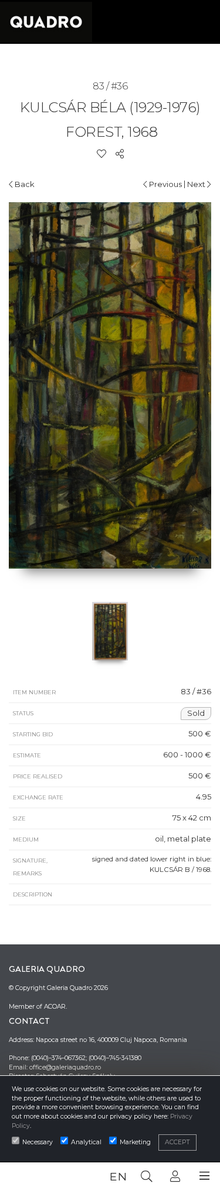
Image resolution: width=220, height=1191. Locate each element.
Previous (164, 184)
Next (197, 184)
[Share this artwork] (120, 154)
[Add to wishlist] (101, 154)
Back (24, 184)
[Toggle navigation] (204, 1176)
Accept (177, 1142)
